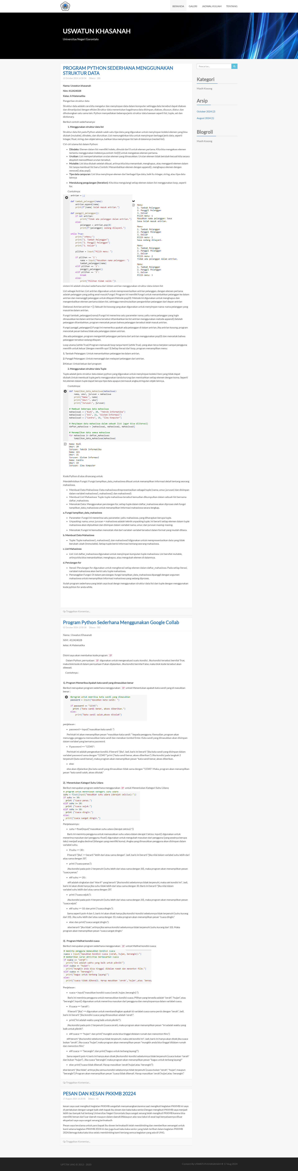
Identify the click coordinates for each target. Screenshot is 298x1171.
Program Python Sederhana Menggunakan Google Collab (121, 622)
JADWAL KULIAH (211, 6)
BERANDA (178, 6)
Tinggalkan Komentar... (77, 611)
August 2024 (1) (205, 118)
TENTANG (231, 6)
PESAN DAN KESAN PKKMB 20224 (99, 1093)
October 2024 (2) (206, 111)
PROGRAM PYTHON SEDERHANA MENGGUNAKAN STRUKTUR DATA (118, 70)
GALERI (193, 6)
